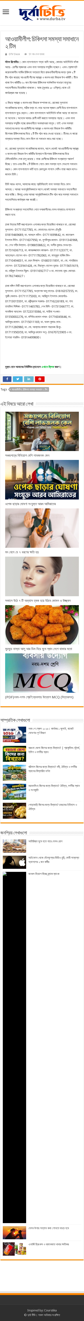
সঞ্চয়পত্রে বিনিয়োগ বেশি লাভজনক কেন (27, 455)
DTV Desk (14, 54)
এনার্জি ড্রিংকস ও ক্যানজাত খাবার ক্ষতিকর (48, 1244)
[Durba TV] (42, 12)
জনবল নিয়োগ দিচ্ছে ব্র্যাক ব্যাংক (43, 874)
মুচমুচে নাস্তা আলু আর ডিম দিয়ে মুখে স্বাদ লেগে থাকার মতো (39, 649)
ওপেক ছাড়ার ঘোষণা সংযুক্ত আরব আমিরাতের (30, 504)
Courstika (50, 1310)
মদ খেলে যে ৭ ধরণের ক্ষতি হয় (22, 552)
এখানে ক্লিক (48, 367)
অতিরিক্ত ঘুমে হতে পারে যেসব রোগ (45, 841)
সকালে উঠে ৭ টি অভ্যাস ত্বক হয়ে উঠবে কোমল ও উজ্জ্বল (38, 601)
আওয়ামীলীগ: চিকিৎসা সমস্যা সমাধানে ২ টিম (29, 389)
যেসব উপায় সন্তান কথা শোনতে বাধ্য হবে (48, 1228)
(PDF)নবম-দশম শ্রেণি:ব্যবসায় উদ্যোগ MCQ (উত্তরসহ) (39, 697)
